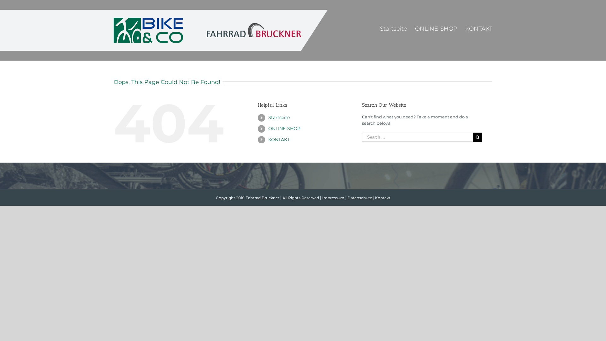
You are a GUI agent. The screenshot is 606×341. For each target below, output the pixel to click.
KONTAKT (279, 139)
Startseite (279, 117)
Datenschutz (360, 197)
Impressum (333, 197)
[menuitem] (397, 28)
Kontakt (382, 197)
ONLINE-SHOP (284, 128)
